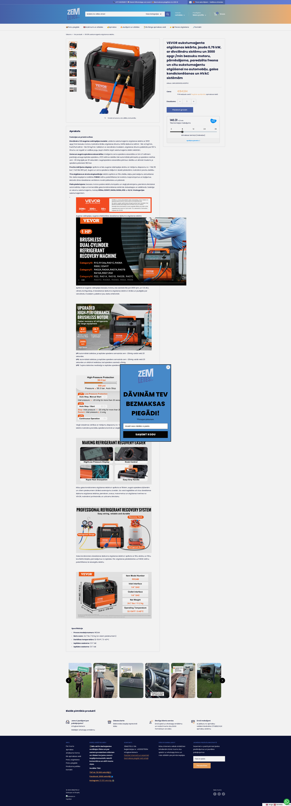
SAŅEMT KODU (145, 434)
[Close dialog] (168, 367)
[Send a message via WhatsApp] (287, 802)
